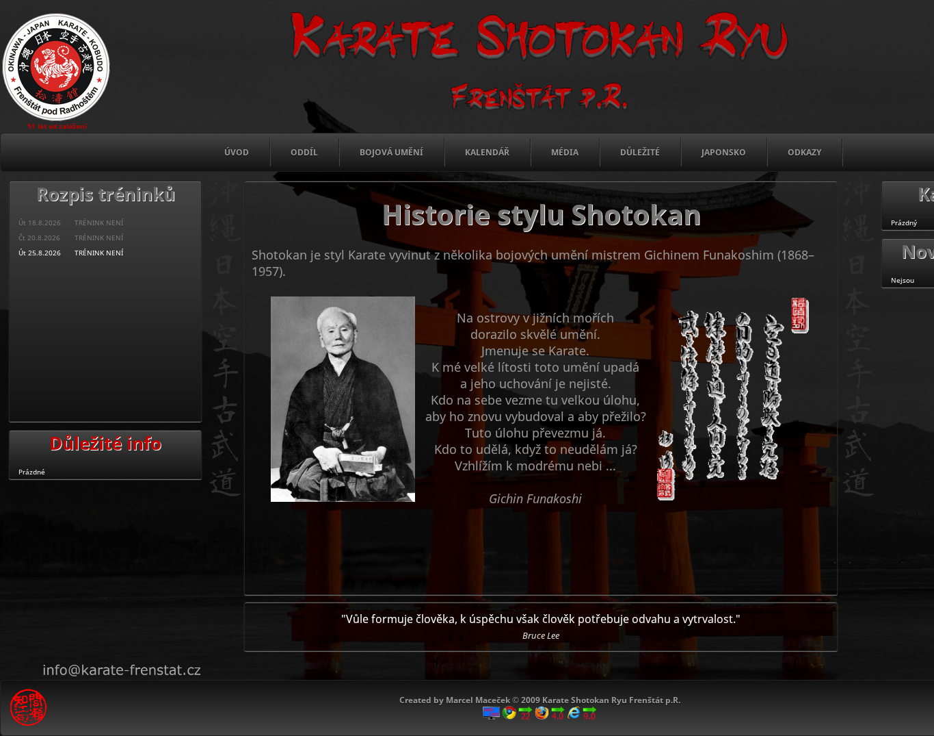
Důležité (640, 152)
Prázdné (31, 472)
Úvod (236, 152)
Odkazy (804, 152)
